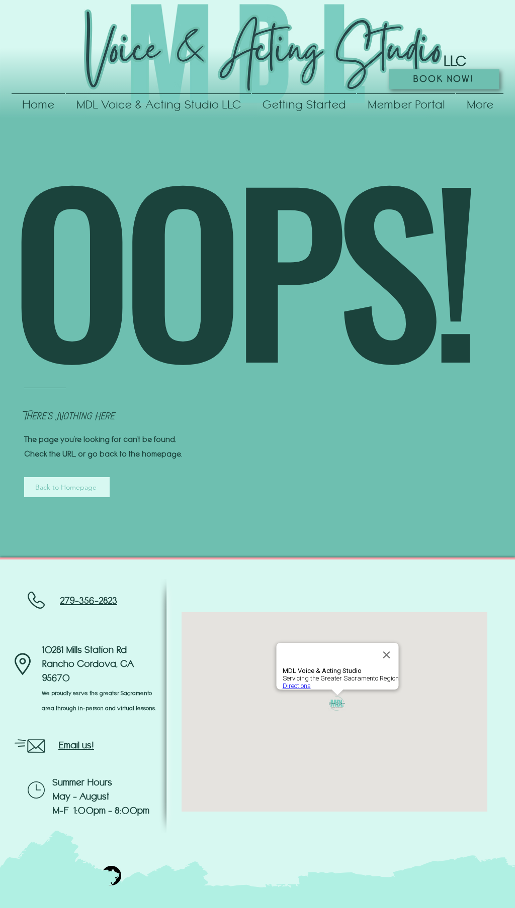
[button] (304, 100)
